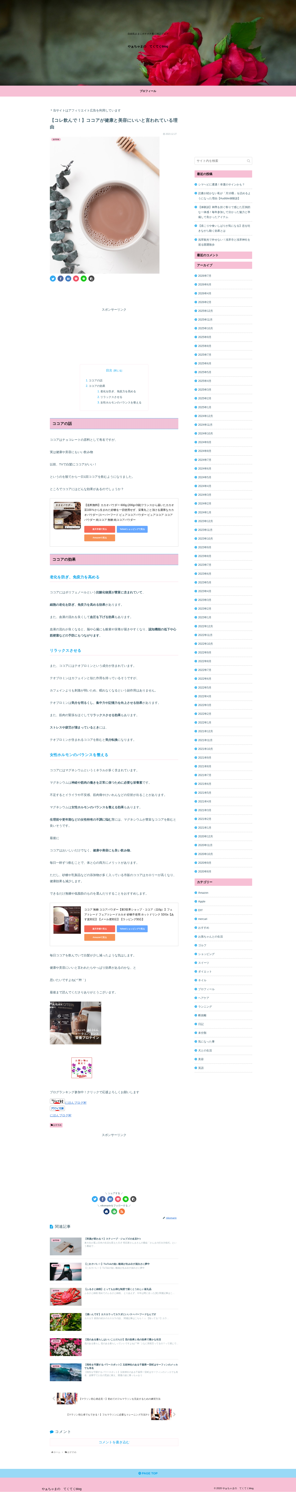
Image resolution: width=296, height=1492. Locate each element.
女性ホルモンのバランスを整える (120, 402)
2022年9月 (204, 652)
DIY (200, 910)
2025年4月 (204, 380)
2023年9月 (204, 547)
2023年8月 (204, 556)
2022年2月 (204, 713)
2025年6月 (204, 363)
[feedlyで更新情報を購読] (114, 1211)
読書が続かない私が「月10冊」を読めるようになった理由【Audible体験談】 (224, 196)
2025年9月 (204, 337)
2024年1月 (204, 512)
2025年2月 (204, 398)
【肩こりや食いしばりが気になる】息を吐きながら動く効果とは (224, 228)
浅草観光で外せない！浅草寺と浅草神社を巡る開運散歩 (224, 242)
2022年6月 (204, 678)
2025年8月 (204, 345)
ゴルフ (202, 945)
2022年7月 (204, 670)
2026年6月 (204, 284)
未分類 (202, 1032)
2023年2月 (204, 608)
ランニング (205, 1006)
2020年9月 (204, 862)
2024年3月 (204, 494)
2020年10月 (205, 854)
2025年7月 (204, 354)
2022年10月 (205, 643)
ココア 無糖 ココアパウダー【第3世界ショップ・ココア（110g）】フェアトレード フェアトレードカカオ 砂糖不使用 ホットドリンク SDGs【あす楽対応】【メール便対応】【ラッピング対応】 (129, 914)
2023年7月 (204, 564)
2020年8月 (204, 871)
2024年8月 (204, 451)
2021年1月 (204, 827)
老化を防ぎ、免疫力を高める (118, 391)
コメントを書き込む (114, 1442)
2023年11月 (205, 529)
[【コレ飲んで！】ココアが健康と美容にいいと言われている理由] (68, 279)
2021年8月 (204, 766)
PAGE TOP (149, 1473)
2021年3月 (204, 810)
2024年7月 (204, 459)
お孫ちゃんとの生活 (210, 936)
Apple (201, 901)
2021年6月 (204, 783)
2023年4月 (204, 591)
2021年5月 (204, 792)
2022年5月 (204, 687)
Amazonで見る (100, 537)
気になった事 (206, 1041)
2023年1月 (204, 617)
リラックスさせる (111, 396)
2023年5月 (204, 582)
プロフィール (206, 989)
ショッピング (206, 954)
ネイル (202, 980)
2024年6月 (204, 468)
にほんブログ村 (76, 1102)
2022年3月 (204, 705)
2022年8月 (204, 661)
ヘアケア (203, 997)
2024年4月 (204, 486)
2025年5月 (204, 372)
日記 (201, 1024)
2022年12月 (205, 626)
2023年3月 (204, 599)
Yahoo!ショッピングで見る (132, 529)
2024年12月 (205, 415)
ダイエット (205, 971)
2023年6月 (204, 573)
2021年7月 (204, 775)
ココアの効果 (97, 385)
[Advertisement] (114, 293)
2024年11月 (205, 424)
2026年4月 (204, 293)
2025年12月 (205, 310)
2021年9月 (204, 757)
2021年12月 (205, 731)
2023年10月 (205, 538)
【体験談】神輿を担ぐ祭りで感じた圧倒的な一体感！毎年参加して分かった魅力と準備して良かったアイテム (224, 212)
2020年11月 (205, 845)
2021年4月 (204, 801)
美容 (201, 1059)
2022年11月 (205, 634)
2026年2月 (204, 302)
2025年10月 (205, 328)
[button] (249, 161)
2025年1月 (204, 407)
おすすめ (57, 1125)
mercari (202, 919)
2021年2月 (204, 818)
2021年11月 (205, 740)
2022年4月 (204, 696)
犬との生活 (205, 1050)
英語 (201, 1067)
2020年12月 (205, 836)
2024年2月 (204, 503)
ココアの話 (95, 380)
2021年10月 (205, 748)
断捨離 (202, 1015)
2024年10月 (205, 433)
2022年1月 (204, 722)
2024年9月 (204, 442)
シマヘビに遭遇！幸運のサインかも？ (221, 184)
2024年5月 (204, 477)
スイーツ (203, 962)
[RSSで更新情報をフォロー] (122, 1211)
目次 (109, 370)
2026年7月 (204, 275)
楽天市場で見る (99, 529)
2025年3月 (204, 389)
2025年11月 (205, 319)
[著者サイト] (106, 1211)
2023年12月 (205, 521)
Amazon (203, 892)
